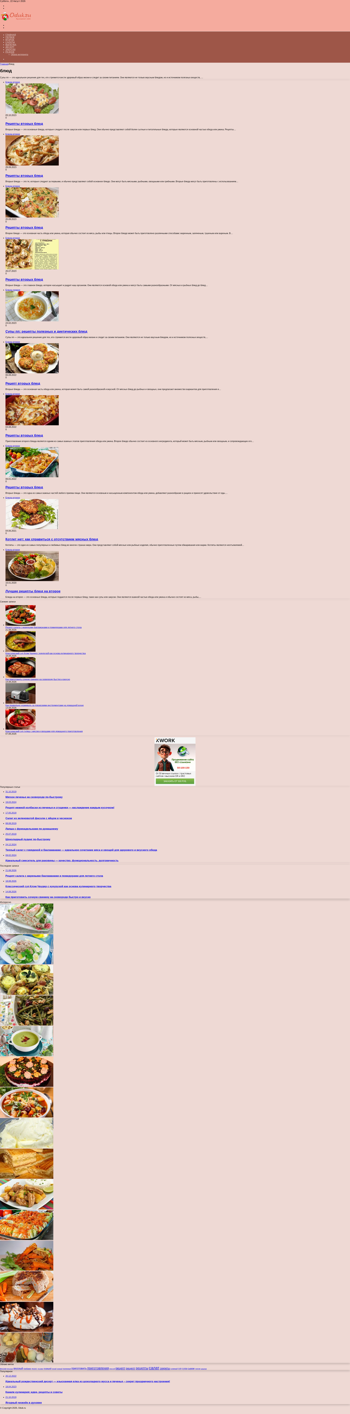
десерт (34, 1369)
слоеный (174, 1369)
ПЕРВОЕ (10, 37)
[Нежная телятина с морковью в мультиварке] (26, 1270)
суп (180, 1368)
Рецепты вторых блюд (24, 123)
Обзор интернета (19, 54)
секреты (165, 1368)
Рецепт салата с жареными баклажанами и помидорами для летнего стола (43, 627)
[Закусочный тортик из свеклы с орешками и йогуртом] (26, 1086)
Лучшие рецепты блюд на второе (32, 591)
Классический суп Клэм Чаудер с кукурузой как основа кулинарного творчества (45, 653)
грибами (27, 1369)
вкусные (10, 1369)
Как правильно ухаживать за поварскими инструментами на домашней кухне (44, 705)
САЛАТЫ (10, 42)
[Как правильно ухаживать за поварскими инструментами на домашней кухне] (20, 703)
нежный (59, 1369)
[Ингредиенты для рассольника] (26, 1362)
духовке (40, 1369)
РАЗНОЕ (9, 52)
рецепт (120, 1368)
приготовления (98, 1368)
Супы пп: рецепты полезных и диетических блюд (46, 331)
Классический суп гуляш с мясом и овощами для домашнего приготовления (44, 731)
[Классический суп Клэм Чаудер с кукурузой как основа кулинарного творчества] (20, 651)
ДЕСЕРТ (9, 47)
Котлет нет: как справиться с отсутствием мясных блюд (51, 539)
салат (154, 1368)
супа (184, 1368)
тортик (197, 1369)
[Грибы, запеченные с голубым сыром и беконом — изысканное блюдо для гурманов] (26, 994)
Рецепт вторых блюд (22, 383)
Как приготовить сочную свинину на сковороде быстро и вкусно (37, 679)
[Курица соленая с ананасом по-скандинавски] (26, 1208)
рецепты (142, 1368)
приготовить (79, 1368)
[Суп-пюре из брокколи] (26, 1055)
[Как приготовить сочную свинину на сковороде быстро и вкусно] (20, 677)
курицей (47, 1368)
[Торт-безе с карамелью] (26, 1331)
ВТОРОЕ (9, 40)
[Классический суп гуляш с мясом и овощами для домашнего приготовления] (20, 729)
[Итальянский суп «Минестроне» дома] (26, 1117)
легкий (54, 1369)
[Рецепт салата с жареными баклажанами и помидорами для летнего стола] (20, 625)
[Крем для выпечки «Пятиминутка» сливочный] (26, 1147)
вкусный (18, 1368)
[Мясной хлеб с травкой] (26, 1300)
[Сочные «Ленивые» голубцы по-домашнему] (26, 1239)
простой (112, 1369)
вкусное (3, 1369)
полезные (67, 1369)
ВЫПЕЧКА (10, 44)
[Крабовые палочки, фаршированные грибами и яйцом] (26, 933)
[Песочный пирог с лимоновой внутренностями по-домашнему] (26, 1178)
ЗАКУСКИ (10, 49)
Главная (10, 35)
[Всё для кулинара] (15, 20)
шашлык (204, 1369)
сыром (191, 1368)
